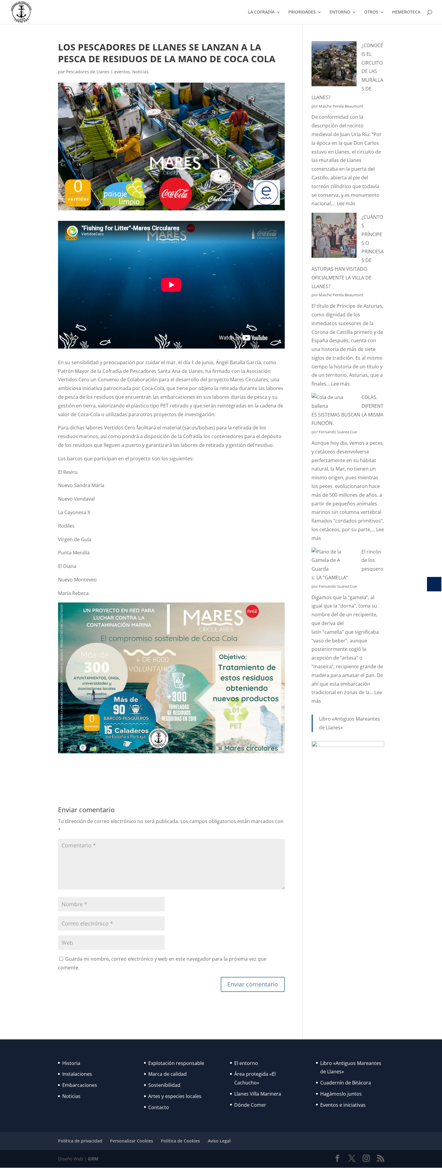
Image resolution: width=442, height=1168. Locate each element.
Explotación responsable (176, 1063)
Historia (71, 1063)
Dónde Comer (250, 1105)
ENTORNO (340, 12)
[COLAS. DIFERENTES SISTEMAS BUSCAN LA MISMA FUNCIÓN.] (334, 401)
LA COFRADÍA (261, 12)
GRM (93, 1159)
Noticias (140, 72)
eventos (122, 72)
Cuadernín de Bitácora (345, 1082)
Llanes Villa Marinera (257, 1093)
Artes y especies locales (174, 1096)
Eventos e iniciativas (343, 1105)
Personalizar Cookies (131, 1141)
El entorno (246, 1063)
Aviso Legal (219, 1141)
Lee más (346, 203)
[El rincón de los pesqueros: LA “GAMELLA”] (334, 560)
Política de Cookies (180, 1141)
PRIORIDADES (302, 12)
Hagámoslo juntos (341, 1093)
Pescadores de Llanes (87, 72)
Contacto (158, 1107)
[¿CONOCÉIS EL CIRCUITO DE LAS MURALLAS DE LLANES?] (334, 65)
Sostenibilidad (164, 1085)
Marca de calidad (167, 1074)
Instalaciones (77, 1074)
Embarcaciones (79, 1085)
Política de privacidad (80, 1141)
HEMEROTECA (406, 12)
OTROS (371, 12)
